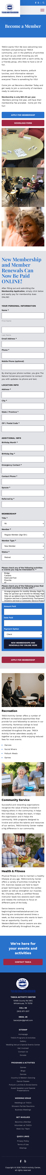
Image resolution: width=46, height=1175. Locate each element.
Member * (6, 529)
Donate (23, 1055)
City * (4, 401)
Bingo (23, 1071)
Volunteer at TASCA (23, 1125)
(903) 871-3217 (23, 1011)
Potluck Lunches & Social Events (23, 1085)
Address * (6, 389)
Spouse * (6, 488)
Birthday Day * (8, 454)
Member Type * (9, 541)
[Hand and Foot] (24, 578)
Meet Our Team (23, 1129)
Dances (23, 1074)
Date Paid (8, 618)
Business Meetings (23, 1110)
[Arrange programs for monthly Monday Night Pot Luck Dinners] (24, 591)
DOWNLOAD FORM (23, 123)
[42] (24, 583)
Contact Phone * (9, 476)
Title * (5, 518)
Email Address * (9, 339)
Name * (5, 310)
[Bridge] (24, 573)
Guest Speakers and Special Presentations (23, 1089)
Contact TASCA (23, 962)
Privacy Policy (23, 1141)
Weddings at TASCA (23, 1103)
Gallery (23, 1041)
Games (23, 1067)
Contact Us (23, 1052)
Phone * (5, 350)
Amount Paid (10, 606)
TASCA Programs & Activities (23, 1038)
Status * (5, 552)
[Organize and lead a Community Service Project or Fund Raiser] (24, 601)
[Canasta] (24, 575)
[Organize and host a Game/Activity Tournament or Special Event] (24, 598)
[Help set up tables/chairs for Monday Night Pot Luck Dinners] (24, 596)
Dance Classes (23, 1081)
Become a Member (23, 1122)
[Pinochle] (24, 580)
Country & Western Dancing (23, 1078)
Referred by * (8, 499)
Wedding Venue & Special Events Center (23, 1045)
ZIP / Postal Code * (11, 423)
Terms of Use (23, 1144)
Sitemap (23, 1148)
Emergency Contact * (12, 465)
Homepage (23, 1034)
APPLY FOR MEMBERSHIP (23, 115)
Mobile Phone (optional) (13, 361)
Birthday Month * (10, 442)
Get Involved (23, 1048)
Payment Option (11, 629)
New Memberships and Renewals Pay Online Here (23, 644)
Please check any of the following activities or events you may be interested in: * (22, 569)
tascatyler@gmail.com (23, 1020)
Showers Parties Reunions (23, 1106)
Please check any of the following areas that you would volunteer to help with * (22, 587)
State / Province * (10, 412)
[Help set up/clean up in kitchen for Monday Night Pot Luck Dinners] (24, 594)
